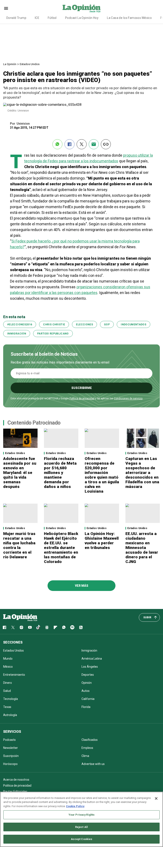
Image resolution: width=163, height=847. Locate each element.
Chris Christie (54, 324)
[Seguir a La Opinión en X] (13, 627)
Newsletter (10, 747)
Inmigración (16, 333)
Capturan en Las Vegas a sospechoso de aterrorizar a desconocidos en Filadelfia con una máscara (142, 472)
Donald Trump (16, 18)
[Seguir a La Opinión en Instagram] (21, 627)
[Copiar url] (106, 144)
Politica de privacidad (17, 785)
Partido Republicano (53, 333)
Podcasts (9, 739)
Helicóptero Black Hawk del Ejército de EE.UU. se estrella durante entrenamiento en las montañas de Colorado (61, 547)
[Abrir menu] (6, 8)
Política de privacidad (81, 398)
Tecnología (10, 699)
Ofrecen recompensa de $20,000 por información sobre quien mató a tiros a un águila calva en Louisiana (102, 475)
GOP (107, 324)
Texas (7, 707)
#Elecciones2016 (19, 324)
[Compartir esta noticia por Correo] (94, 144)
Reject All (81, 827)
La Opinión (9, 64)
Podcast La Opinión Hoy (81, 18)
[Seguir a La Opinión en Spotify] (72, 627)
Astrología (10, 715)
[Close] (156, 798)
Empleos (87, 747)
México (8, 666)
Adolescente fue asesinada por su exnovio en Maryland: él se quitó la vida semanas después (19, 472)
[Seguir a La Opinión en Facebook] (4, 627)
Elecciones (84, 324)
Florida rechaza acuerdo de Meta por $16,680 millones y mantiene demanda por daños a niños (60, 472)
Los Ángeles (90, 666)
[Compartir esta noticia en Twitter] (82, 144)
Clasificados (90, 739)
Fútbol (52, 18)
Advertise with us (93, 764)
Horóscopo (10, 764)
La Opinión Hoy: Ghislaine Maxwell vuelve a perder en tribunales (102, 540)
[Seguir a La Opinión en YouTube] (30, 627)
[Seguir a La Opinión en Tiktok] (38, 627)
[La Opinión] (81, 8)
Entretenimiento (14, 674)
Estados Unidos (29, 64)
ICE (37, 18)
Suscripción (11, 756)
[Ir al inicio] (20, 617)
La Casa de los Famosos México (129, 18)
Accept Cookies (81, 839)
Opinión (87, 682)
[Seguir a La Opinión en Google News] (47, 627)
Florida (86, 707)
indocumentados (133, 324)
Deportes (88, 674)
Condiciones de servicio (128, 398)
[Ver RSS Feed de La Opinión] (81, 627)
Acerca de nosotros (16, 779)
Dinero (7, 682)
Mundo (8, 658)
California (88, 699)
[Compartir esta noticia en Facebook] (69, 144)
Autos (86, 690)
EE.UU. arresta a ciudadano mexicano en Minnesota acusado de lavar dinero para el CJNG (141, 547)
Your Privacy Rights (81, 814)
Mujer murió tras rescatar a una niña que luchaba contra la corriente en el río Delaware (19, 545)
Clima (85, 756)
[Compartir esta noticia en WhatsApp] (57, 144)
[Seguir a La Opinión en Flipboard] (55, 627)
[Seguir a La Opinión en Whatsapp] (64, 627)
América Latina (92, 658)
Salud (7, 690)
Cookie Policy (75, 806)
